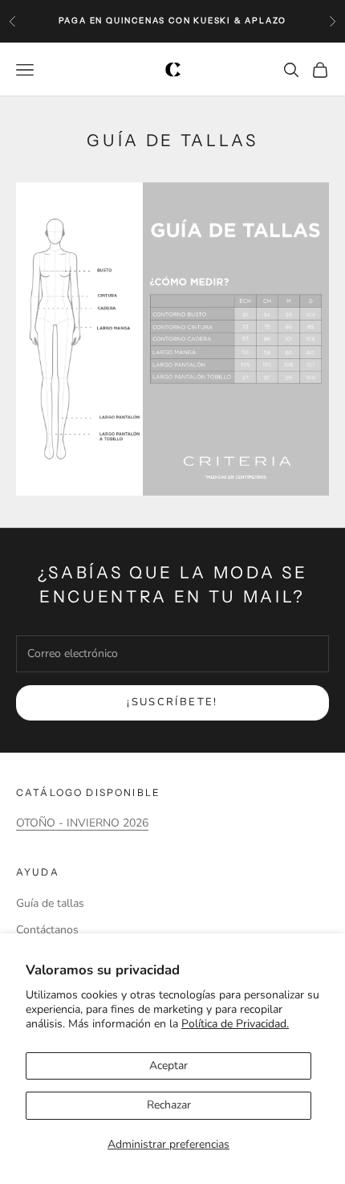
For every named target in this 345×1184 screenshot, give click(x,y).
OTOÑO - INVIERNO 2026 (82, 823)
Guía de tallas (50, 903)
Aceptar (168, 1065)
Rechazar (169, 1105)
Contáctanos (47, 929)
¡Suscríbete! (172, 702)
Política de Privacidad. (235, 1023)
